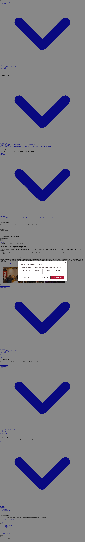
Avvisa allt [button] (45, 277)
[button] (25, 277)
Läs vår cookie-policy (56, 267)
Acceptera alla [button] (58, 277)
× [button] (65, 262)
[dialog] (42, 271)
